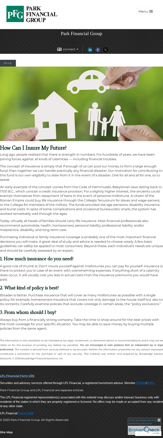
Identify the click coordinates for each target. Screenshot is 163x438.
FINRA (141, 383)
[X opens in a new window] (105, 51)
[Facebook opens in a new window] (97, 51)
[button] (145, 11)
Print (8, 63)
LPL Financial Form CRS (17, 376)
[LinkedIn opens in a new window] (90, 51)
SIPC (150, 383)
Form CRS (25, 413)
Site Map (6, 432)
